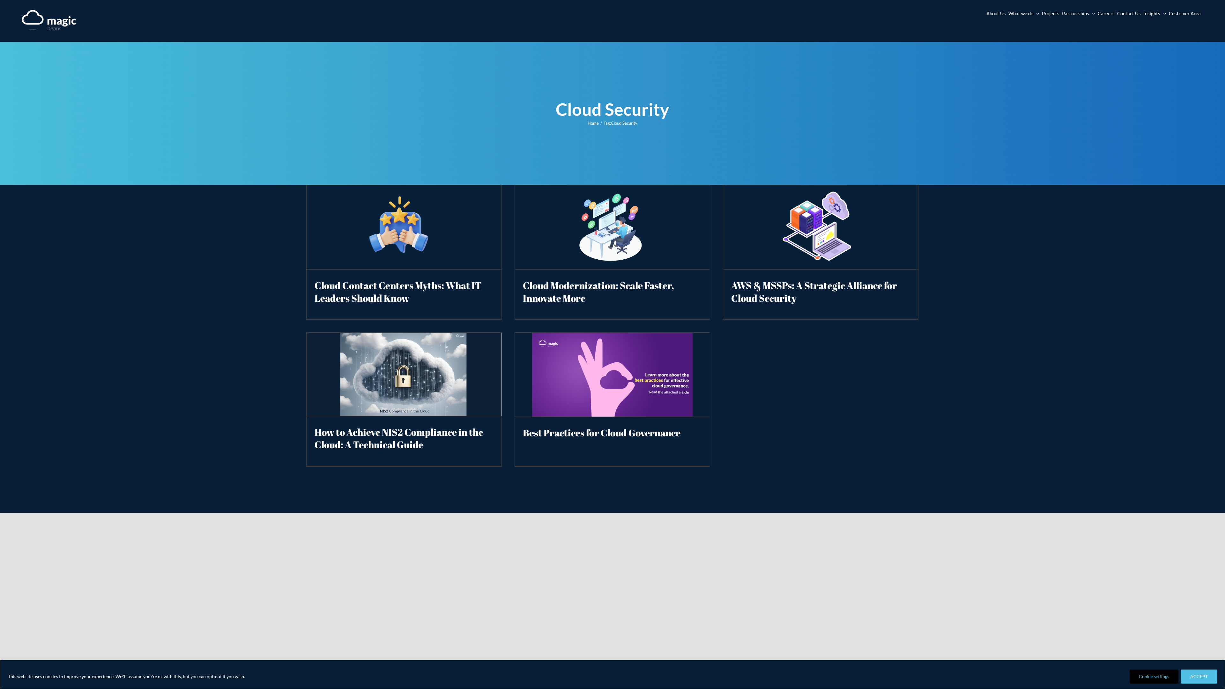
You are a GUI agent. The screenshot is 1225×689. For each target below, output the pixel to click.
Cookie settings (1154, 676)
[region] (612, 674)
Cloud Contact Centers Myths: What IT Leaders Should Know (398, 292)
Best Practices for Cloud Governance (601, 432)
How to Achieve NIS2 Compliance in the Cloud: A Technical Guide (399, 438)
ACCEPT (1199, 676)
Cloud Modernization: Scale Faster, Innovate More (598, 292)
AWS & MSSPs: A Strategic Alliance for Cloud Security (814, 292)
